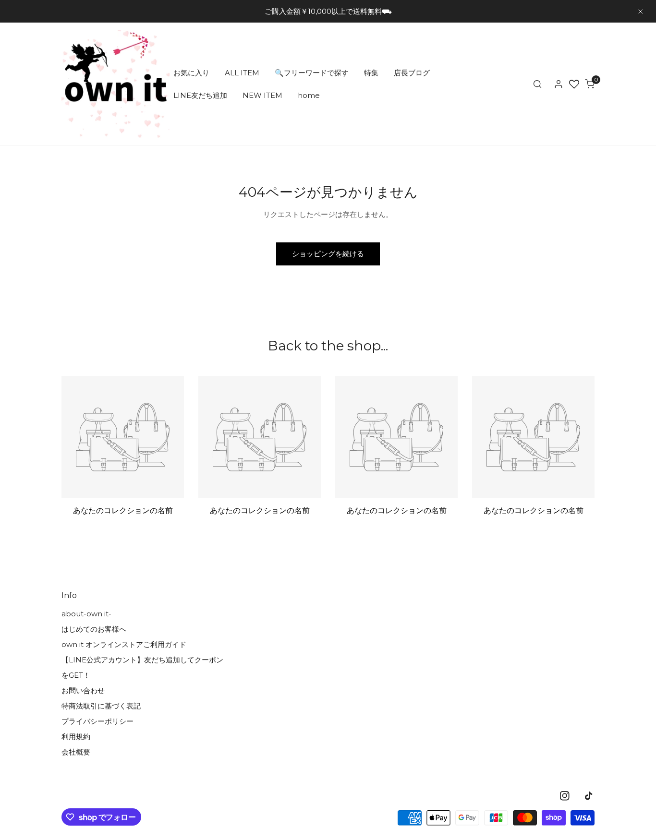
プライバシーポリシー (97, 721)
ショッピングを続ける (328, 253)
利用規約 (75, 736)
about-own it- (86, 613)
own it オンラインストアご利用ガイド (123, 644)
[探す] (537, 84)
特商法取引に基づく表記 (101, 705)
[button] (589, 84)
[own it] (115, 84)
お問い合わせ (83, 690)
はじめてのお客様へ (93, 629)
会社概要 (75, 751)
